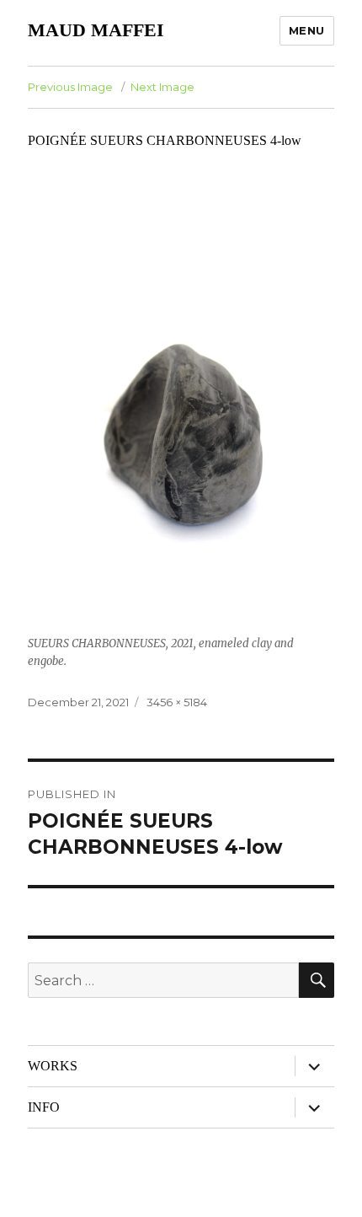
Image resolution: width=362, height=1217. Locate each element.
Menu (307, 30)
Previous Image (70, 87)
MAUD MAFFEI (96, 29)
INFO (44, 1107)
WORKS (52, 1066)
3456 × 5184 (176, 702)
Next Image (162, 87)
